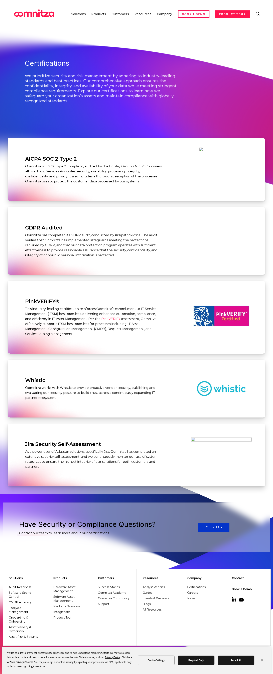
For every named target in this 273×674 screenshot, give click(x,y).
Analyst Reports (154, 587)
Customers (106, 578)
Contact (238, 578)
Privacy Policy (112, 657)
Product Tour (62, 617)
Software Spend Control (20, 595)
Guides (147, 593)
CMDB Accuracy (20, 602)
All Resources (152, 609)
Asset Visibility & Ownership (20, 629)
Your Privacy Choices (21, 662)
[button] (213, 527)
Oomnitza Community (114, 598)
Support (103, 604)
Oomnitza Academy (112, 593)
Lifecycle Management (18, 610)
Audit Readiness (20, 587)
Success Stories (109, 587)
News (191, 598)
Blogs (147, 604)
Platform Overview (66, 606)
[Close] (262, 660)
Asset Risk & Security (23, 637)
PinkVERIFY (110, 319)
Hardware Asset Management (64, 589)
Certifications (196, 587)
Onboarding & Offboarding (18, 619)
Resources (150, 578)
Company (194, 578)
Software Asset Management (64, 599)
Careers (192, 593)
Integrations (61, 612)
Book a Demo (242, 589)
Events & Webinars (156, 598)
